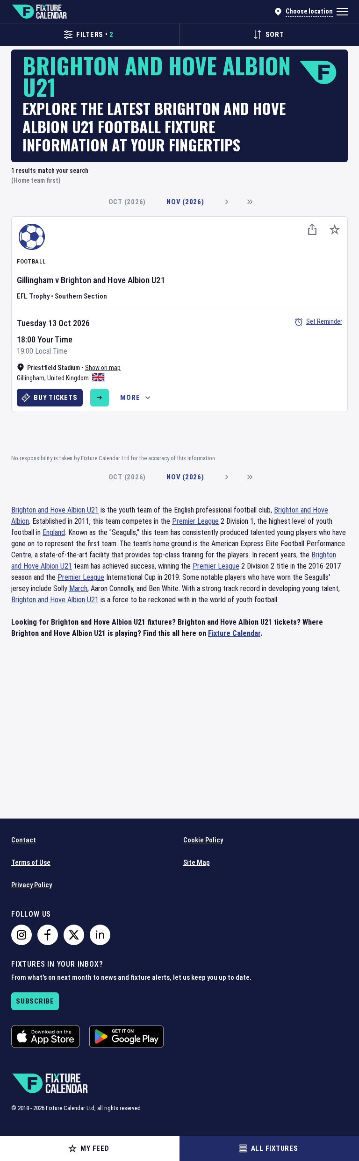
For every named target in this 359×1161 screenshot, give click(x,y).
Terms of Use (30, 862)
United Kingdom (68, 378)
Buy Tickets (55, 397)
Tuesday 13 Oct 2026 (53, 323)
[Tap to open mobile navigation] (342, 11)
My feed (94, 1148)
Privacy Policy (31, 885)
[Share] (312, 229)
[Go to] (99, 397)
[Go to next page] (226, 202)
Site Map (196, 862)
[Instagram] (21, 935)
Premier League (195, 521)
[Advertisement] (179, 432)
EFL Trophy (33, 296)
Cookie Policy (203, 840)
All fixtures (274, 1148)
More (130, 397)
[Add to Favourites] (334, 229)
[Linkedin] (100, 935)
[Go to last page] (249, 202)
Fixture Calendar (234, 633)
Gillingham (35, 280)
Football (31, 261)
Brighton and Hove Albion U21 (113, 280)
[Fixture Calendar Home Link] (39, 11)
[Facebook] (47, 935)
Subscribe (35, 1001)
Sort (275, 34)
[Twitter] (74, 935)
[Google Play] (126, 1036)
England (54, 532)
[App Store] (45, 1036)
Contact (23, 840)
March (78, 588)
